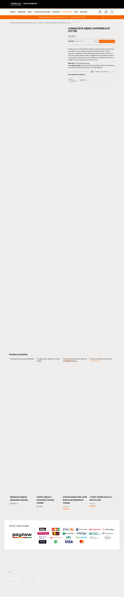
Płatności (39, 575)
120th (76, 12)
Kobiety (13, 12)
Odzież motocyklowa (42, 12)
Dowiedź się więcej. (80, 17)
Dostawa (39, 572)
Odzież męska (25, 23)
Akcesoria (56, 12)
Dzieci (30, 12)
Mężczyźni (22, 12)
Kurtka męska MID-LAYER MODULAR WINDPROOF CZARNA (75, 500)
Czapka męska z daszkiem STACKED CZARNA (45, 500)
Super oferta (67, 12)
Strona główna (14, 23)
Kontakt (56, 572)
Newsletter (39, 584)
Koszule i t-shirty (37, 23)
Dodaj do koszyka (107, 41)
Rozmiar (71, 41)
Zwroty (38, 578)
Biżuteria (83, 12)
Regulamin (56, 575)
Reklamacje (39, 581)
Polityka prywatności (60, 578)
